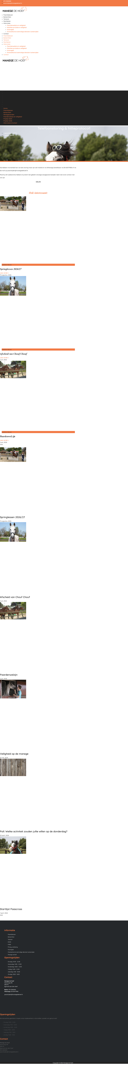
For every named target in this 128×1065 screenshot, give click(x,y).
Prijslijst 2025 (7, 102)
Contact (6, 34)
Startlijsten (7, 21)
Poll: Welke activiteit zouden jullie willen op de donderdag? (33, 831)
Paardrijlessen (8, 15)
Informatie (6, 23)
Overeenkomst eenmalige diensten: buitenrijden (22, 31)
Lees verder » (4, 273)
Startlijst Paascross (11, 909)
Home (5, 91)
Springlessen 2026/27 (11, 269)
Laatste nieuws (9, 135)
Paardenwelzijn (7, 436)
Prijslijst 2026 (7, 104)
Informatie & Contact (10, 106)
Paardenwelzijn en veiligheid (16, 25)
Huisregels (10, 29)
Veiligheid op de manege (14, 753)
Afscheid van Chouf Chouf (13, 353)
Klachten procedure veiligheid (17, 27)
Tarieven (6, 19)
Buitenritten (7, 17)
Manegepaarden (8, 98)
